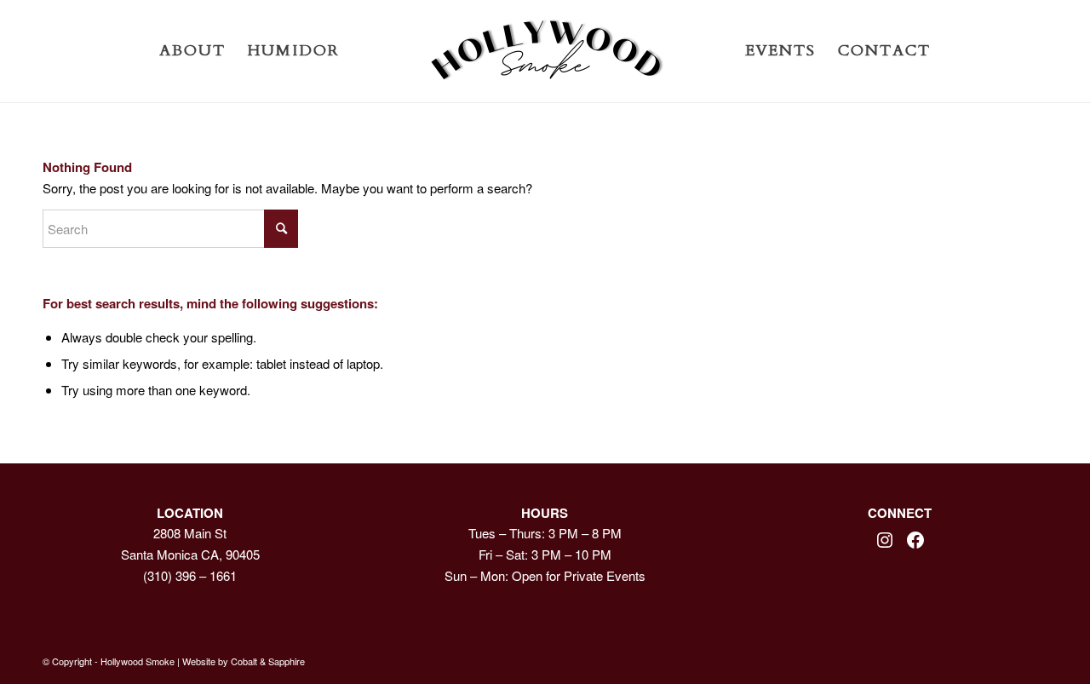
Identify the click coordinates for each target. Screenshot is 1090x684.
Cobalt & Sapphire (268, 661)
